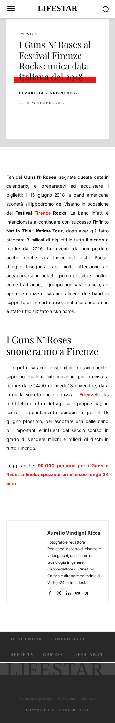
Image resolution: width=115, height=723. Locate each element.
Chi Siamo (66, 698)
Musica (29, 33)
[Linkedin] (84, 119)
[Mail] (77, 591)
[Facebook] (25, 119)
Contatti (89, 698)
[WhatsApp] (69, 119)
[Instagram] (59, 591)
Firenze (42, 213)
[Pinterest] (55, 119)
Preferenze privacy (35, 698)
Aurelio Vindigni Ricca (52, 92)
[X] (40, 119)
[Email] (99, 119)
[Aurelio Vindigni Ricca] (28, 561)
